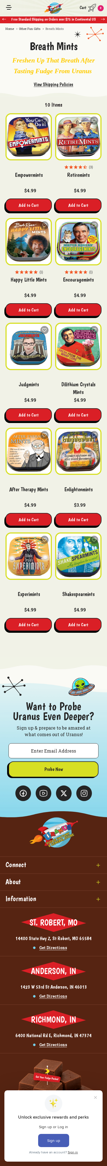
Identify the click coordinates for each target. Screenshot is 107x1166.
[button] (53, 865)
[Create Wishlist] (44, 121)
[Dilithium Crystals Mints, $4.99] (78, 346)
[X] (23, 793)
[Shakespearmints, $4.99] (78, 556)
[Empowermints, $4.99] (29, 137)
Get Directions (53, 947)
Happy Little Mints (29, 279)
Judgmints (29, 384)
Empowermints (29, 175)
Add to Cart (29, 205)
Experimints (29, 594)
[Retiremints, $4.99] (78, 137)
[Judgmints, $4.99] (29, 346)
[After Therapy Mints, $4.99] (29, 451)
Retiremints (78, 175)
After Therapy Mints (28, 489)
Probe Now (53, 769)
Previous (4, 19)
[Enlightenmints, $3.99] (78, 451)
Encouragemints (78, 279)
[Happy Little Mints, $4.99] (29, 241)
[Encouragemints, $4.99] (78, 241)
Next (103, 19)
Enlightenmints (78, 489)
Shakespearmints (78, 594)
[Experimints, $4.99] (29, 556)
